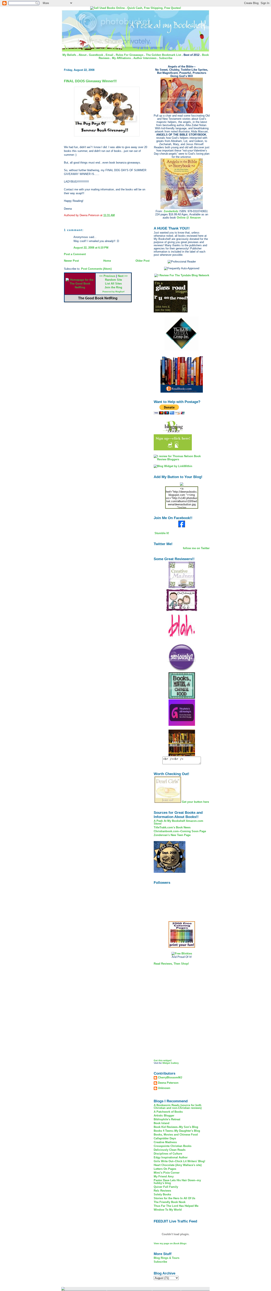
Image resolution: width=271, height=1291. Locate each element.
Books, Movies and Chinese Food (176, 1134)
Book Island (161, 1123)
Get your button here (195, 801)
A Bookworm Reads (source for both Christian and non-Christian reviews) (178, 1107)
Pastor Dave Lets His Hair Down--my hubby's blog (177, 1182)
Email (109, 54)
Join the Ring (113, 287)
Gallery (175, 1063)
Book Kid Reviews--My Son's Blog (176, 1127)
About (82, 54)
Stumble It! (161, 533)
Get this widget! (163, 1060)
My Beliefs (69, 54)
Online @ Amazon (189, 217)
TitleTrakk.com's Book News (172, 827)
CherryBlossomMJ (170, 1077)
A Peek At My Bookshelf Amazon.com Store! (178, 822)
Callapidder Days (165, 1138)
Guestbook (96, 54)
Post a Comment (75, 254)
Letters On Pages (165, 1168)
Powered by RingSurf (113, 291)
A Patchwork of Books (168, 1111)
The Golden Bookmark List (163, 54)
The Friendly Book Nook (169, 1202)
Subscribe (165, 58)
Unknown (164, 1088)
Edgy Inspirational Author (171, 1157)
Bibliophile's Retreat (167, 1119)
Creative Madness (165, 1142)
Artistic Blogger (164, 1115)
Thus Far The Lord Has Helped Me (176, 1205)
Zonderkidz (171, 211)
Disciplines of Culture (168, 1153)
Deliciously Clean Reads (169, 1149)
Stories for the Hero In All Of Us (174, 1198)
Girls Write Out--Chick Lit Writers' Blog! (179, 1161)
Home (107, 260)
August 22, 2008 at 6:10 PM (90, 247)
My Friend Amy (164, 1176)
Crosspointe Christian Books (172, 1146)
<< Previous (107, 276)
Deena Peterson (168, 1082)
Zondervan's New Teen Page (172, 835)
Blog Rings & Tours (166, 1257)
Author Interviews (144, 58)
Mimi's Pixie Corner (167, 1172)
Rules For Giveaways (129, 54)
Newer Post (71, 260)
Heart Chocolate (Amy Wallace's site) (178, 1165)
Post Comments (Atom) (96, 268)
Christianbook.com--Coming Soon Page (180, 831)
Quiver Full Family (166, 1186)
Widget (166, 1063)
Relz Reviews (162, 1190)
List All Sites (113, 283)
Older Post (142, 260)
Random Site (113, 279)
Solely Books (162, 1194)
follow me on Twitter (196, 548)
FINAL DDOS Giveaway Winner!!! (90, 81)
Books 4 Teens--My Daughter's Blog (177, 1130)
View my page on (170, 1243)
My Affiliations (121, 58)
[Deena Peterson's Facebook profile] (181, 526)
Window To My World (168, 1209)
